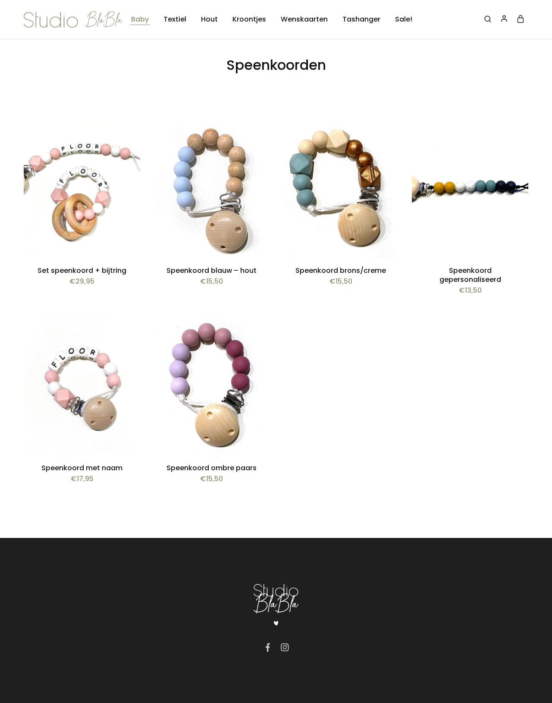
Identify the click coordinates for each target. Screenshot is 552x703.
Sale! (403, 19)
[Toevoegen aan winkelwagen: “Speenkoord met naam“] (127, 332)
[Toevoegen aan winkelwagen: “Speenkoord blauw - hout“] (256, 135)
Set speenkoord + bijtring (82, 270)
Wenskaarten (304, 19)
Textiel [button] (174, 19)
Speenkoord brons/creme (340, 270)
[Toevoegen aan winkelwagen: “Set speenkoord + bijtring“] (127, 135)
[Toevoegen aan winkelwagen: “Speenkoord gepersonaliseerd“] (515, 135)
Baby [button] (140, 19)
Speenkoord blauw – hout (211, 270)
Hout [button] (209, 19)
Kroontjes (249, 19)
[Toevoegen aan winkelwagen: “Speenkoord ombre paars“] (256, 332)
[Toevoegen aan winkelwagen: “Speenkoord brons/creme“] (386, 135)
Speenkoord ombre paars (211, 468)
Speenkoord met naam (81, 468)
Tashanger (361, 19)
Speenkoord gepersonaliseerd (470, 275)
